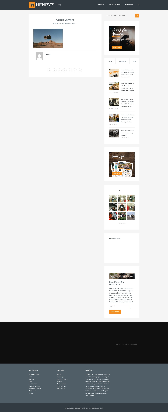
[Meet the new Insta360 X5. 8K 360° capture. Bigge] (131, 216)
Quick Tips (60, 377)
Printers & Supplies (35, 388)
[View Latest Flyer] (122, 164)
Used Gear (32, 391)
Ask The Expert (62, 379)
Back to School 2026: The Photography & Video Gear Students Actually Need (127, 72)
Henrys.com (61, 388)
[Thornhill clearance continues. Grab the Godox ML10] (131, 198)
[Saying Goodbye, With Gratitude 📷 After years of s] (131, 207)
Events (59, 381)
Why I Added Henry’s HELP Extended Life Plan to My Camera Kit (127, 133)
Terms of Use (61, 384)
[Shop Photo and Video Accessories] (122, 38)
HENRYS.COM (129, 5)
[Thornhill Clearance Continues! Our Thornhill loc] (113, 198)
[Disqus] (65, 105)
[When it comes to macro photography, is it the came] (113, 216)
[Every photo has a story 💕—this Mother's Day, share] (113, 207)
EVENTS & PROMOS (114, 5)
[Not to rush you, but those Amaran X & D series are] (122, 198)
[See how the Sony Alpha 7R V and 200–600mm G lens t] (122, 216)
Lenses (31, 377)
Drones (31, 379)
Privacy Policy (61, 386)
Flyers (31, 393)
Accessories (33, 384)
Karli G (57, 23)
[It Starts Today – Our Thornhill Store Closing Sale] (122, 207)
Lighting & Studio (34, 386)
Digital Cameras (34, 374)
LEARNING (101, 5)
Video (30, 381)
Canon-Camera (65, 19)
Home (59, 374)
